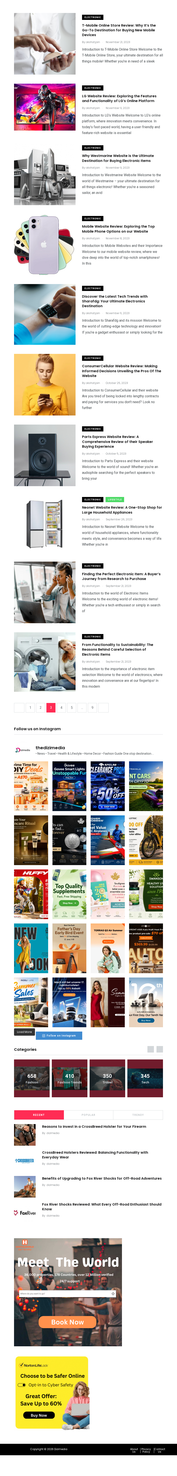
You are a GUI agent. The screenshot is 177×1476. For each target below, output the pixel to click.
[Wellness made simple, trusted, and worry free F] (146, 894)
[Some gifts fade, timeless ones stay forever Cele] (69, 840)
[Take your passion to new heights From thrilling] (108, 840)
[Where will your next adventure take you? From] (146, 786)
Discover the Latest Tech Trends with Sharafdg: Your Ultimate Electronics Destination (115, 301)
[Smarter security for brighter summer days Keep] (31, 1002)
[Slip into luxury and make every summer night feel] (108, 1002)
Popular (88, 1115)
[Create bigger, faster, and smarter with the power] (146, 948)
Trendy (138, 1115)
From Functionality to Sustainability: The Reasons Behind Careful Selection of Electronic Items (117, 649)
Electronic (92, 17)
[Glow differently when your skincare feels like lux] (31, 840)
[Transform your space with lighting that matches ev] (69, 786)
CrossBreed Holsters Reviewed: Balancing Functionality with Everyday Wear (95, 1155)
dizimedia (53, 1133)
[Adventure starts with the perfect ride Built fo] (31, 894)
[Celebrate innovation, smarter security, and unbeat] (69, 1002)
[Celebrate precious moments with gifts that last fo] (108, 894)
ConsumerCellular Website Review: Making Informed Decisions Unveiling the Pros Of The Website (121, 371)
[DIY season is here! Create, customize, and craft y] (31, 786)
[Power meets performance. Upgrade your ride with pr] (108, 786)
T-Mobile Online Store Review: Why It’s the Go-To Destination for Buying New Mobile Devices (119, 30)
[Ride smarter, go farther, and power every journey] (146, 840)
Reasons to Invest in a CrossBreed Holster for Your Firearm (94, 1126)
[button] (135, 1450)
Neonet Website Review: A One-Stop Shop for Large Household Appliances (122, 510)
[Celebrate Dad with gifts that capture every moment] (69, 948)
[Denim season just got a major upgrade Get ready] (31, 948)
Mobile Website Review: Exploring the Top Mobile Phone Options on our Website (118, 229)
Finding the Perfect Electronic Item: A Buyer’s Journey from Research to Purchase (121, 576)
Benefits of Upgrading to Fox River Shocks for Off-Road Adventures (102, 1178)
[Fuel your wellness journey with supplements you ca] (69, 894)
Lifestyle (115, 499)
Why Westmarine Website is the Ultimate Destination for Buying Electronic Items (118, 158)
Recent (39, 1115)
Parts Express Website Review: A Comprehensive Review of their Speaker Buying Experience (117, 441)
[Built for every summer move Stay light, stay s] (108, 948)
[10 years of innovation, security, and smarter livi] (146, 1002)
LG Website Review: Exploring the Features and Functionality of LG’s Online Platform (119, 98)
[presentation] (150, 1049)
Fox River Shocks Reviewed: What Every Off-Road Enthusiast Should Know (101, 1206)
